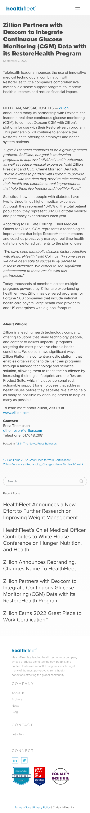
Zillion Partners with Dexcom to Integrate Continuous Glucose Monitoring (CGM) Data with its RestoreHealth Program (40, 591)
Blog (15, 712)
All (17, 443)
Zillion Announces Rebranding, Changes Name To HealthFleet (42, 464)
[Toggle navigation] (78, 8)
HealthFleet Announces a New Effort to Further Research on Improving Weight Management (40, 511)
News (15, 705)
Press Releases (47, 443)
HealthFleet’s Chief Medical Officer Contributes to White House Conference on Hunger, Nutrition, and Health (44, 540)
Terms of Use (23, 807)
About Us (18, 693)
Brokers (17, 699)
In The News (28, 443)
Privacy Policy (41, 807)
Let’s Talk (18, 734)
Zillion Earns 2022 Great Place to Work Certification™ (37, 460)
